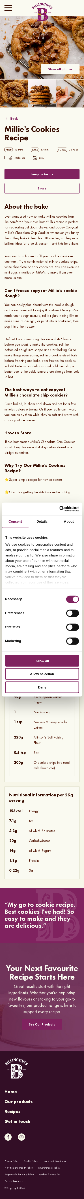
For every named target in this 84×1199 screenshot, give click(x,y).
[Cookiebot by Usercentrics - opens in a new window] (60, 509)
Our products (18, 1101)
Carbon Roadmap (13, 1181)
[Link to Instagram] (21, 1137)
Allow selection (42, 674)
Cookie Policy (31, 1161)
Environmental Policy (49, 1167)
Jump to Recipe (42, 174)
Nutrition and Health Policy (18, 1167)
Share (42, 188)
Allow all (42, 661)
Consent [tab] (15, 521)
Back (14, 118)
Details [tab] (42, 521)
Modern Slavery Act (49, 1174)
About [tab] (69, 521)
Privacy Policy (11, 1161)
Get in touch (17, 1121)
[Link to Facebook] (8, 1137)
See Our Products (42, 1024)
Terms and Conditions (54, 1161)
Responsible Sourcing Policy (19, 1174)
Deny (42, 687)
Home (10, 1091)
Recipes (12, 1111)
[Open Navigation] (8, 8)
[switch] (72, 613)
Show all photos (60, 69)
